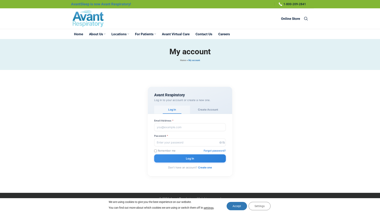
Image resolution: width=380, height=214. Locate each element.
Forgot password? (215, 150)
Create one (205, 167)
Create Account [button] (208, 109)
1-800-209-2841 (294, 4)
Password (161, 135)
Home (183, 60)
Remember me (167, 150)
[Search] (306, 19)
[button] (222, 142)
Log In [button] (172, 109)
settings (209, 207)
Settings (260, 206)
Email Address (163, 120)
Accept (237, 206)
